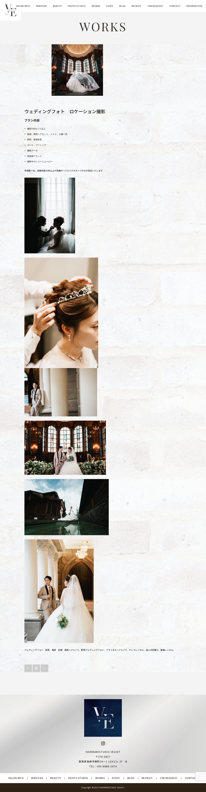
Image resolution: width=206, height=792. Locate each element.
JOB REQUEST (155, 6)
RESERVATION (194, 6)
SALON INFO (23, 6)
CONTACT (175, 6)
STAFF (109, 6)
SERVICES (41, 6)
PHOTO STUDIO (77, 6)
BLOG (122, 6)
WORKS (96, 6)
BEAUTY (57, 6)
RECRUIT (136, 6)
